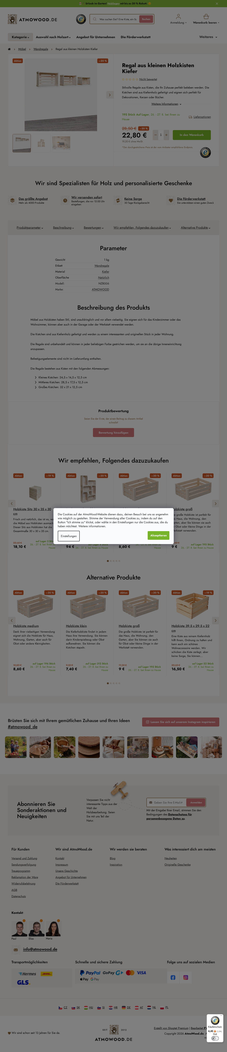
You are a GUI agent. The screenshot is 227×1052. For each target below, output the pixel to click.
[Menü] (221, 1016)
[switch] (215, 1038)
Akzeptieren (158, 535)
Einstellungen (69, 536)
